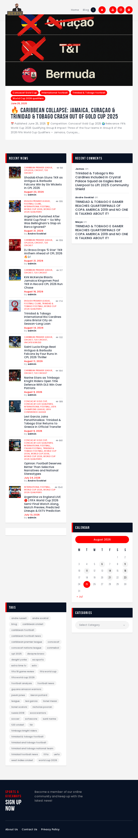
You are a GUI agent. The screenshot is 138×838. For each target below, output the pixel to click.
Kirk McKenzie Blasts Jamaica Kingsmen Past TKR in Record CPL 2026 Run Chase (43, 282)
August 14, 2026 (33, 327)
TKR (31, 724)
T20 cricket (40, 272)
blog (14, 624)
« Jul (80, 596)
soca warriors (38, 713)
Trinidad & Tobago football (88, 92)
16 (125, 570)
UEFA (56, 754)
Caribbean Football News (26, 636)
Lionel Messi (50, 701)
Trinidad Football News (24, 754)
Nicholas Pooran (42, 707)
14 (110, 570)
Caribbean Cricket (32, 624)
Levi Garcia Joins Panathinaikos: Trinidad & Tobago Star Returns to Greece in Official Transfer (42, 422)
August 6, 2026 (33, 431)
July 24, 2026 (32, 477)
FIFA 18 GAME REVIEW (22, 671)
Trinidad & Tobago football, (38, 305)
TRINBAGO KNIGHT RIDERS (24, 730)
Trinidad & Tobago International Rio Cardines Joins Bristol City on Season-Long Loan (42, 319)
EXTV (34, 665)
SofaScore (31, 719)
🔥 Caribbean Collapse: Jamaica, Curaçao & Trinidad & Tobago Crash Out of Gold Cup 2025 (64, 113)
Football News (45, 683)
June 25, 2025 (19, 103)
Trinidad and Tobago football (28, 742)
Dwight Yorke (19, 659)
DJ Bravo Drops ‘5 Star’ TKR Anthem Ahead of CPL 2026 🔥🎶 (43, 253)
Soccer (15, 719)
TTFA (45, 754)
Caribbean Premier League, (38, 167)
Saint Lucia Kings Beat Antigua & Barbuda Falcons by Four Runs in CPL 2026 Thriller (40, 352)
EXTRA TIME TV (18, 665)
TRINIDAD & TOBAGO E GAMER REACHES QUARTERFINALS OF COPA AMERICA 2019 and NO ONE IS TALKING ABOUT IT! (101, 208)
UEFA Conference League (37, 410)
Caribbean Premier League (26, 642)
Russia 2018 (17, 713)
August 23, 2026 (34, 192)
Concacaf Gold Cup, (35, 401)
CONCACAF (53, 642)
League (15, 701)
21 (110, 577)
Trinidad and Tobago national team (32, 748)
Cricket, (39, 170)
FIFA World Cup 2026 (22, 677)
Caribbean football (22, 630)
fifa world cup (48, 671)
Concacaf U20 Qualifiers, (38, 403)
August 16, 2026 (33, 291)
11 (87, 570)
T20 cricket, (40, 339)
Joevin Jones (18, 695)
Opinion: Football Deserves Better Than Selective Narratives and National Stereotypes (42, 469)
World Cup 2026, (33, 456)
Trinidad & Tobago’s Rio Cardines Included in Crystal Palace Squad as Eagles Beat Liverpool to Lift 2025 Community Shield (102, 181)
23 (125, 577)
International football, (37, 206)
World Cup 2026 (48, 760)
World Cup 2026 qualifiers (28, 98)
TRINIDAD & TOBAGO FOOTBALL (27, 736)
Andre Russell (19, 618)
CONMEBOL (53, 647)
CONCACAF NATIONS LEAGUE (26, 647)
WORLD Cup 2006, (33, 209)
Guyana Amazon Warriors (26, 689)
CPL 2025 (16, 653)
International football (55, 92)
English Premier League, (37, 201)
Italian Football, (33, 448)
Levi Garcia (31, 701)
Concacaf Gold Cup (25, 92)
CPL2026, (29, 170)
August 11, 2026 (33, 361)
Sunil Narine (49, 719)
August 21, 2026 (33, 230)
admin (32, 194)
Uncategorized (32, 342)
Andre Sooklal (37, 233)
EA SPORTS (38, 659)
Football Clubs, (33, 203)
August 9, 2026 (33, 392)
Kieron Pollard (39, 695)
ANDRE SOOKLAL (40, 618)
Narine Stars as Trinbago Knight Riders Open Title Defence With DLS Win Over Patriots (43, 383)
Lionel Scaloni (19, 707)
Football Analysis (21, 683)
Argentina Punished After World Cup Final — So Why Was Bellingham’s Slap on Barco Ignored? (42, 222)
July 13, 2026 (32, 514)
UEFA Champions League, (40, 408)
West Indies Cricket (22, 760)
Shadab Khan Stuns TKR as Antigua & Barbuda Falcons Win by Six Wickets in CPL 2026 (43, 183)
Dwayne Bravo (35, 653)
